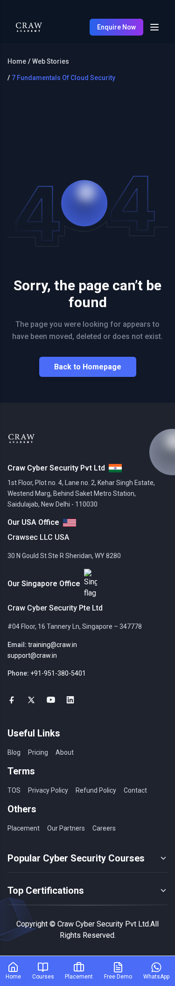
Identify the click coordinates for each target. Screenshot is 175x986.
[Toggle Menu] (154, 27)
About (65, 752)
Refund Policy (96, 790)
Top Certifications (45, 890)
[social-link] (11, 700)
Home (16, 61)
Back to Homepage (87, 366)
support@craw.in (32, 655)
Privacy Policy (48, 790)
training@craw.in (52, 644)
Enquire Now (116, 27)
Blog (14, 752)
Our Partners (66, 828)
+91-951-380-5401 (58, 673)
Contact (135, 790)
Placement (23, 828)
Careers (104, 828)
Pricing (38, 752)
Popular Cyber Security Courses (76, 858)
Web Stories (50, 61)
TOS (14, 790)
